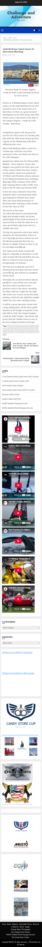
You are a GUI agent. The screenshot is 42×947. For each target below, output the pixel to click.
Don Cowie (35, 329)
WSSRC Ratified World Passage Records (17, 408)
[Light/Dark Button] (35, 30)
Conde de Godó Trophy (10, 329)
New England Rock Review (20, 932)
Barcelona (25, 326)
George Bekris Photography (20, 929)
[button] (2, 30)
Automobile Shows (25, 924)
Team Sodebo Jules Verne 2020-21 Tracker (18, 390)
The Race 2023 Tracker (11, 394)
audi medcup (16, 326)
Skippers (15, 924)
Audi (9, 326)
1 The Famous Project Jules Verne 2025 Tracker (20, 376)
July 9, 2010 (12, 55)
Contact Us (15, 927)
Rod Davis (36, 332)
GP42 (5, 332)
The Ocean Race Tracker (20, 937)
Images (27, 927)
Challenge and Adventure (21, 15)
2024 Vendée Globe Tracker (13, 385)
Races (22, 927)
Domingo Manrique (24, 329)
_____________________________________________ (20, 734)
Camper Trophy (33, 326)
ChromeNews (33, 942)
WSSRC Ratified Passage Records (14, 403)
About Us (36, 924)
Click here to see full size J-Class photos (17, 652)
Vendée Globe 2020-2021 (11, 399)
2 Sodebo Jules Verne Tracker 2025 (15, 381)
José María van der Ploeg (15, 332)
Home (4, 924)
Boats (9, 924)
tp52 (4, 335)
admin (6, 55)
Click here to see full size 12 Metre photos (18, 673)
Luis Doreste (27, 332)
